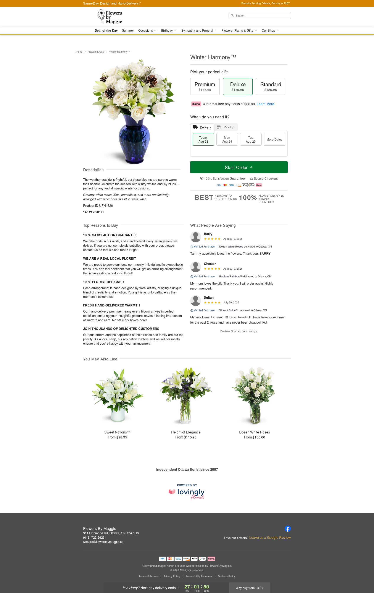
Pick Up (229, 127)
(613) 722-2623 (94, 537)
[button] (363, 574)
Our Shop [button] (269, 30)
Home (79, 51)
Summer (128, 30)
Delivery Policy (226, 576)
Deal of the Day (106, 30)
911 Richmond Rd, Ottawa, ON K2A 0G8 (111, 533)
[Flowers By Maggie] (114, 16)
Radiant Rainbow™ (231, 276)
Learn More (265, 103)
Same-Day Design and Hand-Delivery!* (112, 3)
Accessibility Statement (199, 576)
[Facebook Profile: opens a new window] (288, 529)
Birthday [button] (167, 30)
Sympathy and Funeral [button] (197, 30)
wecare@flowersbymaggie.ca (103, 541)
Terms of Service (148, 576)
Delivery (205, 127)
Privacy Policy (172, 576)
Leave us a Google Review (270, 537)
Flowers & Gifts (96, 51)
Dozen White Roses (231, 246)
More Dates (274, 139)
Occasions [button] (146, 30)
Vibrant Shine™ (228, 310)
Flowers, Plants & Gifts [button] (237, 30)
